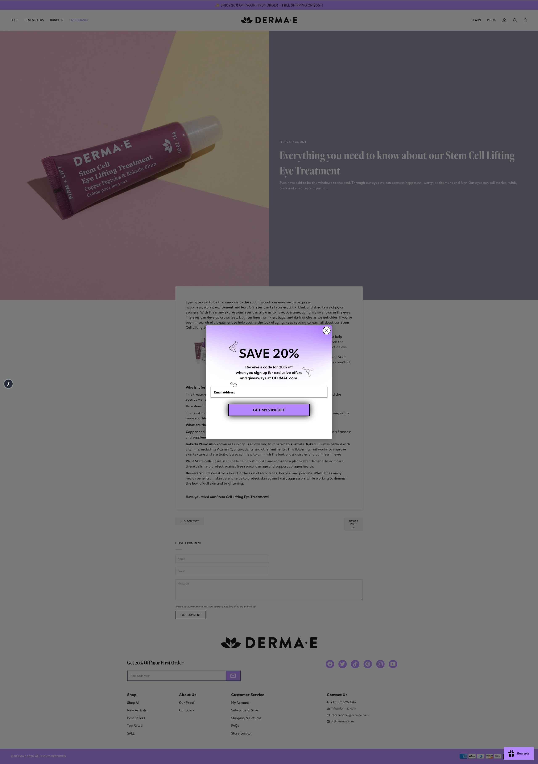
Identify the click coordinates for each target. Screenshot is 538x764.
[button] (8, 384)
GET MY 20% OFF (269, 410)
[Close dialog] (326, 330)
